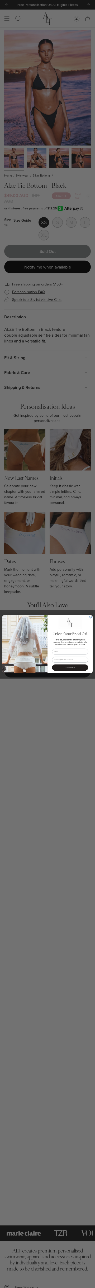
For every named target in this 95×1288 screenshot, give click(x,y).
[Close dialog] (90, 617)
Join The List (70, 667)
